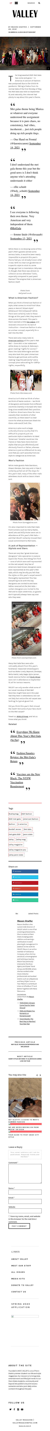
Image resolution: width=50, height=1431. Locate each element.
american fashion (30, 819)
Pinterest (18, 883)
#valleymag (14, 814)
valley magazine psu (17, 850)
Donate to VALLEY (22, 1285)
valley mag (21, 839)
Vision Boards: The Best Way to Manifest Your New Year (27, 1021)
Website (11, 1207)
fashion (12, 824)
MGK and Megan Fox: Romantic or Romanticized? (27, 1013)
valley (11, 839)
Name (11, 1188)
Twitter (17, 877)
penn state (27, 834)
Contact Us (18, 1292)
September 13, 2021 (21, 238)
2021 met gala (15, 819)
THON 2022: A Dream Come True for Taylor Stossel (27, 1005)
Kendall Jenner (15, 829)
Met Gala (27, 829)
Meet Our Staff (21, 1266)
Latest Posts (33, 914)
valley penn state (16, 855)
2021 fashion (26, 814)
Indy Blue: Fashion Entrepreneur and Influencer (25, 1044)
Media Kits (18, 1279)
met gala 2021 (15, 834)
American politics (16, 340)
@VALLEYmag (22, 716)
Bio (17, 914)
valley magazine (15, 844)
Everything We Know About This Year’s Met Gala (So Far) (25, 736)
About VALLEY (19, 1259)
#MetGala (15, 228)
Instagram (21, 994)
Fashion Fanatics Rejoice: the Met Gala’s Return (23, 757)
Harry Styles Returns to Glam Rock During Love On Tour (25, 1058)
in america (22, 824)
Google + (17, 888)
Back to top (24, 1425)
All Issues (18, 1272)
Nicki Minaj (35, 677)
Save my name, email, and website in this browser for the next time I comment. (24, 1219)
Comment (13, 1163)
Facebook (17, 871)
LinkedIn (17, 894)
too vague (31, 322)
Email (16, 900)
